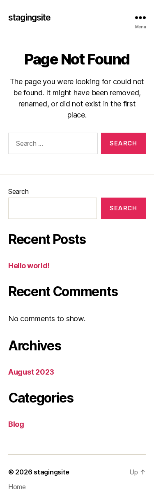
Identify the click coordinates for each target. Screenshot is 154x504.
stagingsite (29, 17)
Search (18, 191)
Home (17, 487)
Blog (16, 424)
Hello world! (29, 265)
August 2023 (31, 372)
